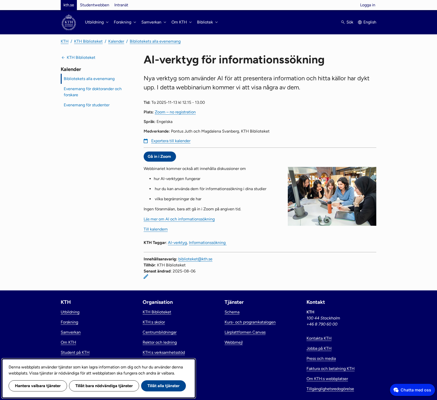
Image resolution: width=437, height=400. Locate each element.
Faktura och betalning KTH (331, 368)
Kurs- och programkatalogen (250, 322)
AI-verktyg (177, 242)
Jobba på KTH (319, 348)
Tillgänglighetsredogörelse (330, 388)
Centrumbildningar (160, 332)
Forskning (69, 322)
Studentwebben (94, 5)
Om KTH (68, 342)
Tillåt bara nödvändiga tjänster (104, 385)
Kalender (116, 41)
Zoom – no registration (175, 112)
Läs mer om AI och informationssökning (179, 219)
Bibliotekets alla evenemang (155, 41)
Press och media (321, 358)
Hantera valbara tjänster (38, 385)
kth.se (68, 5)
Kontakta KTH (319, 338)
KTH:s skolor (154, 322)
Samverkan (71, 332)
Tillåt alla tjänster (163, 385)
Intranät (121, 5)
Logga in (367, 5)
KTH (65, 41)
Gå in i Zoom (160, 156)
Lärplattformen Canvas (245, 332)
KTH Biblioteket (88, 41)
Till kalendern (156, 229)
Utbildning (70, 312)
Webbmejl (234, 342)
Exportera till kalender (170, 140)
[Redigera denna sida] (146, 276)
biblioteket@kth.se (195, 259)
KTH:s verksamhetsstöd (164, 352)
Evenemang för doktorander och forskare (93, 91)
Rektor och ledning (160, 342)
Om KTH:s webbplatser (327, 378)
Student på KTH (75, 352)
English (369, 22)
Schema (232, 312)
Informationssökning (208, 242)
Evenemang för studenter (87, 105)
